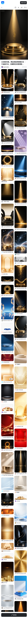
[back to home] (2, 2)
